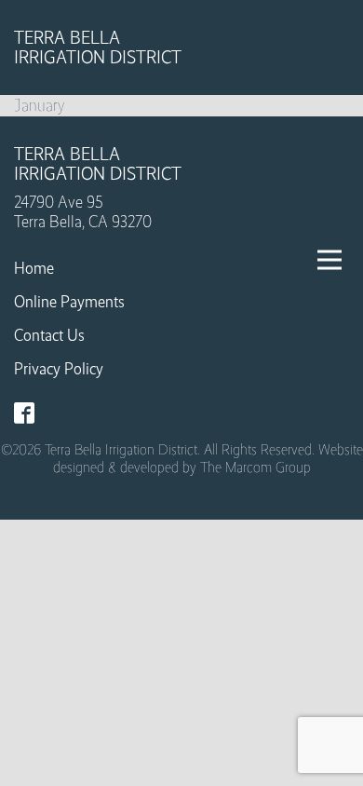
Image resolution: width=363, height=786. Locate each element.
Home (34, 268)
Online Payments (69, 301)
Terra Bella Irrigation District (98, 47)
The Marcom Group (255, 467)
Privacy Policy (58, 369)
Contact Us (49, 335)
